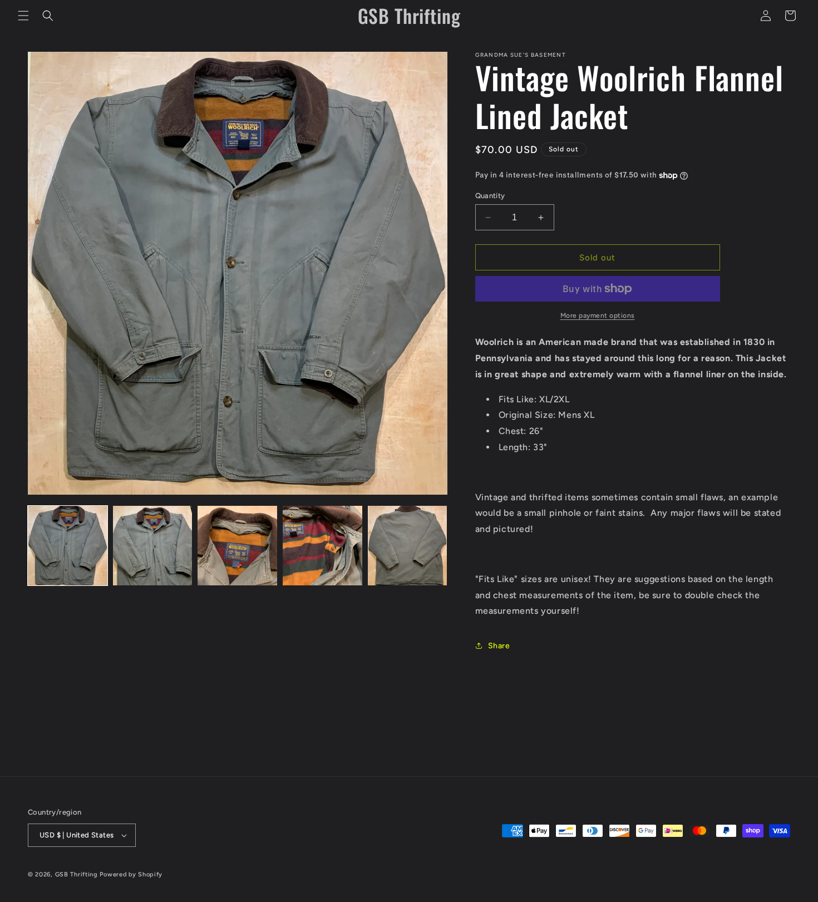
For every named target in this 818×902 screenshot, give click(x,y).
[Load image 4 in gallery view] (322, 545)
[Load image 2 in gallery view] (153, 545)
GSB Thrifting (77, 874)
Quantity (490, 195)
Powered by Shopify (131, 874)
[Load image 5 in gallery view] (407, 545)
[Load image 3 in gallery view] (237, 545)
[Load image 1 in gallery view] (67, 545)
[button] (23, 15)
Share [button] (499, 645)
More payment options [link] (597, 315)
